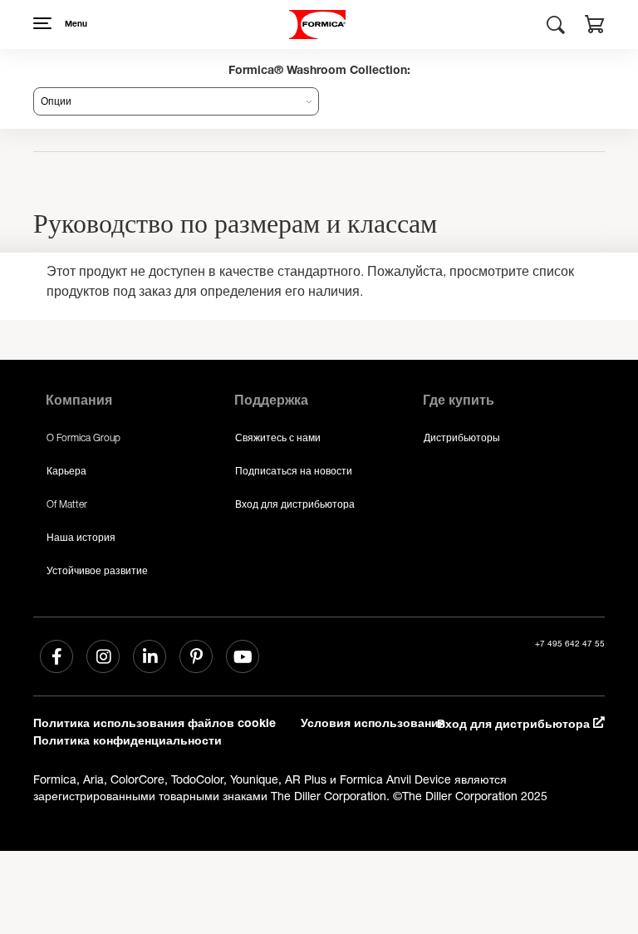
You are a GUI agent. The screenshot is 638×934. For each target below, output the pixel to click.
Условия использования (373, 724)
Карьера (66, 471)
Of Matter (67, 504)
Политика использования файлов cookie (154, 724)
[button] (595, 26)
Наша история (81, 537)
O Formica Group (83, 437)
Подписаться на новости (293, 471)
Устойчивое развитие (97, 570)
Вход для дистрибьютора (295, 504)
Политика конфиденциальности (127, 742)
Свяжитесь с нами (278, 437)
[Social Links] (56, 656)
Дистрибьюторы (462, 437)
